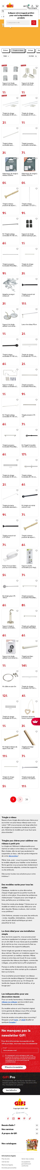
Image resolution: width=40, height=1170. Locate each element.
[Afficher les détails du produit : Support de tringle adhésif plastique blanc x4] (10, 74)
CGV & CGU (5, 1162)
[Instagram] (13, 1118)
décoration (13, 856)
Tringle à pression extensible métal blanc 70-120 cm (29, 144)
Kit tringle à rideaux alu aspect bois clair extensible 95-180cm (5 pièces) (10, 747)
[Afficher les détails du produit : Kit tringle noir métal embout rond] (29, 496)
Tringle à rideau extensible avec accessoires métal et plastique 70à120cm (9, 144)
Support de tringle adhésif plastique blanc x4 (10, 84)
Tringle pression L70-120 (28, 416)
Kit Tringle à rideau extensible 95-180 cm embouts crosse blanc (9, 416)
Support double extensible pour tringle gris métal (29, 566)
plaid (23, 1020)
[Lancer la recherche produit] (3, 11)
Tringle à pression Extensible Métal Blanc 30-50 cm (9, 446)
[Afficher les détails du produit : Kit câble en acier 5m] (10, 677)
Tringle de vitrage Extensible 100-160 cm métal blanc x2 (29, 687)
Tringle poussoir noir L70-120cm (9, 536)
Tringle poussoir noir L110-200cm (28, 295)
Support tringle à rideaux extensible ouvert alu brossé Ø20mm (8, 627)
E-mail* (5, 1048)
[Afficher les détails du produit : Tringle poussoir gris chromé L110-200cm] (29, 767)
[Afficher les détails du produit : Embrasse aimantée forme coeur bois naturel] (29, 707)
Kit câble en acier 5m (9, 686)
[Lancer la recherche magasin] (33, 22)
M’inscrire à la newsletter (14, 1067)
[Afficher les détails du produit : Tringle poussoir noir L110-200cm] (29, 285)
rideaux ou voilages (9, 1002)
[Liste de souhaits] (17, 67)
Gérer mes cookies (28, 1159)
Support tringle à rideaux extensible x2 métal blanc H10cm (9, 385)
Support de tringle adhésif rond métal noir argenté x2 (10, 657)
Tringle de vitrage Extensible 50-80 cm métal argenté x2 (9, 476)
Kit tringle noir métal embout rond (28, 506)
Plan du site (6, 1159)
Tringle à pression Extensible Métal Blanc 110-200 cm (9, 265)
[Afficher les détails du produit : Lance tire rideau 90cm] (29, 315)
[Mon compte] (32, 6)
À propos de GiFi (9, 1133)
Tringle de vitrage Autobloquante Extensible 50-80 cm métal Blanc (9, 778)
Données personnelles (9, 1168)
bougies (12, 1022)
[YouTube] (19, 1118)
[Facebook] (8, 1118)
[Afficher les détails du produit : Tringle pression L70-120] (29, 405)
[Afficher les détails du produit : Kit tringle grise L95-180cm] (10, 586)
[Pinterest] (24, 1118)
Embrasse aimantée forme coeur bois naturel (28, 717)
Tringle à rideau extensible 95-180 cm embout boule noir (9, 355)
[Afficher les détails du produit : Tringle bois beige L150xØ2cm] (29, 737)
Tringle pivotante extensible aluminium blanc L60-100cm (9, 506)
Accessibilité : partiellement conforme (26, 1164)
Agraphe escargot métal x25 (8, 295)
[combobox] (6, 56)
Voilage (30, 50)
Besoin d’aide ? (8, 1125)
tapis (16, 1020)
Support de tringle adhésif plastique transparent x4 (28, 84)
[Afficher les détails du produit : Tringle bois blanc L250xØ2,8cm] (29, 647)
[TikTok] (30, 1118)
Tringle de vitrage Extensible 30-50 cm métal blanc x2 (28, 114)
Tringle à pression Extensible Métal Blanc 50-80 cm (29, 597)
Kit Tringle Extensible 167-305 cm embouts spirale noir (29, 446)
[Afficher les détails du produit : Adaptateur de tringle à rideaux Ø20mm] (29, 164)
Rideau (5, 50)
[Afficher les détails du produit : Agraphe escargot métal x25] (10, 285)
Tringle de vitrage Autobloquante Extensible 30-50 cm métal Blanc (28, 265)
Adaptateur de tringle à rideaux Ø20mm (29, 174)
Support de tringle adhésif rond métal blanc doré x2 (8, 325)
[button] (27, 6)
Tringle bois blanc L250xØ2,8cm (27, 657)
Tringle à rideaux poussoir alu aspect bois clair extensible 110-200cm (8, 204)
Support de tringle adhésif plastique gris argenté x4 (29, 235)
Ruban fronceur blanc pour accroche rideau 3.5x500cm (9, 566)
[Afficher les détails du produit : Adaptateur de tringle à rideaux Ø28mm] (10, 164)
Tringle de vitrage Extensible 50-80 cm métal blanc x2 (9, 114)
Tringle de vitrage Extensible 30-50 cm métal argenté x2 (9, 717)
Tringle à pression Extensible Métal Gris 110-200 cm (29, 385)
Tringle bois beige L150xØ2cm (27, 747)
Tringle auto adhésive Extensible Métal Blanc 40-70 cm (29, 627)
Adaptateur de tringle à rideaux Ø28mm (10, 174)
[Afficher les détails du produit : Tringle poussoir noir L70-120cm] (10, 526)
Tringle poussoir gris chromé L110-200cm (28, 778)
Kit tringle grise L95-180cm (9, 597)
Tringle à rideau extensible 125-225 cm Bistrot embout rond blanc (29, 204)
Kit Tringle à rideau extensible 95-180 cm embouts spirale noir (9, 235)
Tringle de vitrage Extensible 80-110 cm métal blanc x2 (29, 355)
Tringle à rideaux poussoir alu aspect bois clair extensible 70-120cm (29, 536)
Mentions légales (7, 1165)
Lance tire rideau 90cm (29, 324)
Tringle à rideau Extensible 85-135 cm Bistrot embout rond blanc (29, 476)
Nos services (8, 1129)
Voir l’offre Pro (11, 1090)
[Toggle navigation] (3, 6)
